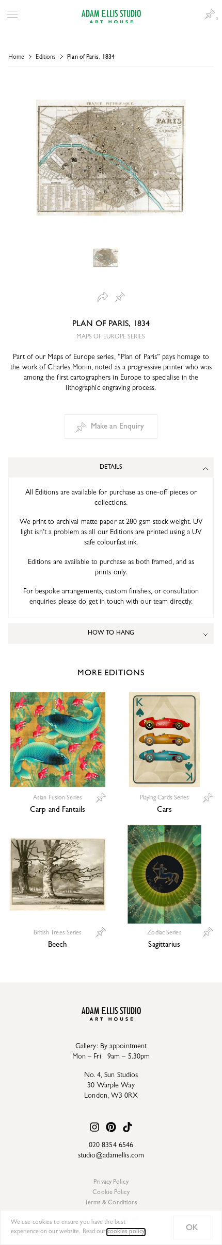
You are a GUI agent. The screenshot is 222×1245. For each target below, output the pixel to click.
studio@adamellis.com (111, 1155)
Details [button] (111, 468)
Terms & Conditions (111, 1203)
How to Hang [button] (111, 633)
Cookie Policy (110, 1193)
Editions (46, 58)
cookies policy (126, 1232)
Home (16, 58)
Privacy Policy (110, 1183)
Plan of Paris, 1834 (91, 58)
